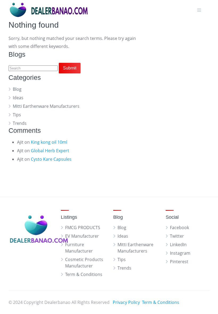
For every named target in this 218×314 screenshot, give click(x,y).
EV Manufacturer (82, 236)
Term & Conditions (83, 274)
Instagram (180, 253)
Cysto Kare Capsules (51, 159)
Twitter (177, 236)
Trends (20, 123)
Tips (17, 115)
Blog (17, 89)
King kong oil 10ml (49, 142)
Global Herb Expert (50, 151)
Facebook (179, 227)
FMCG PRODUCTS (82, 227)
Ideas (18, 98)
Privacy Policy (126, 302)
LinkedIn (178, 244)
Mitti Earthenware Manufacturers (46, 106)
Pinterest (179, 262)
